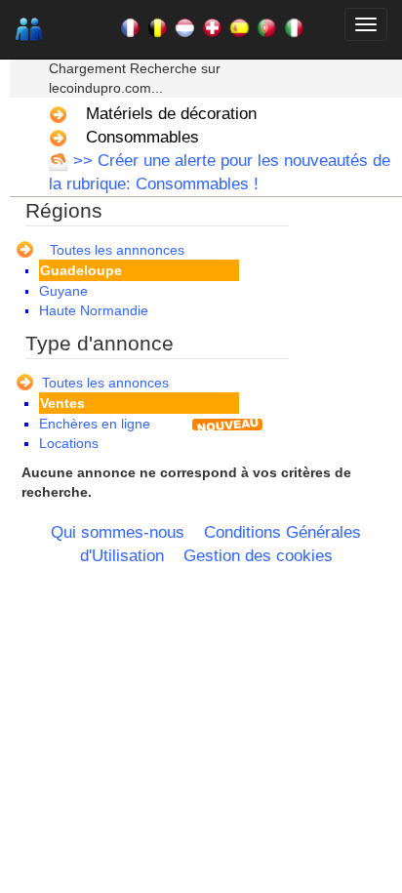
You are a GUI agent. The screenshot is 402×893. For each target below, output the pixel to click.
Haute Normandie (93, 310)
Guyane (63, 291)
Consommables (142, 137)
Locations (69, 443)
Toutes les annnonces (117, 250)
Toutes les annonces (105, 382)
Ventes (62, 403)
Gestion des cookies (258, 556)
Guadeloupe (81, 270)
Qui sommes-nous (117, 532)
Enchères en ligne (94, 423)
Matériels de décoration (171, 113)
